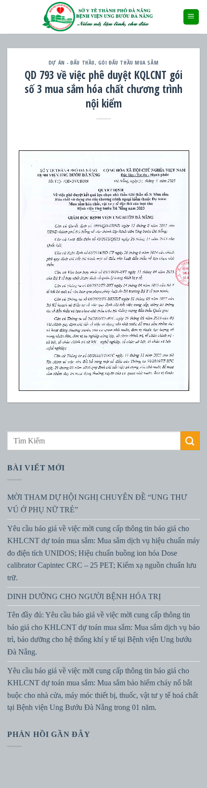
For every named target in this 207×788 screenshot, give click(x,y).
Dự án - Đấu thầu (72, 62)
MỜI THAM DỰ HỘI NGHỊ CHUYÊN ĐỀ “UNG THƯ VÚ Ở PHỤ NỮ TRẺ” (97, 504)
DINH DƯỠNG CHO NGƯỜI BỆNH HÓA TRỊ (84, 596)
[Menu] (191, 17)
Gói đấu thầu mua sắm (128, 62)
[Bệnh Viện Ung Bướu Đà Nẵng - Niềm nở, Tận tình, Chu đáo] (97, 17)
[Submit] (190, 440)
